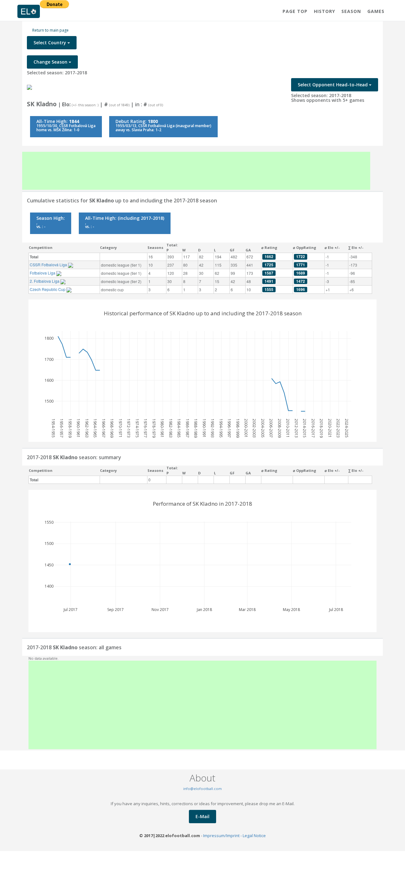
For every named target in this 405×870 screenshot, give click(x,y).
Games (375, 11)
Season (351, 11)
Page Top (295, 11)
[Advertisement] (196, 171)
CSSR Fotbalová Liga (49, 264)
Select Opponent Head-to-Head (333, 85)
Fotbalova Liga (43, 272)
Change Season (51, 62)
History (324, 11)
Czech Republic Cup (48, 289)
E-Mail (202, 816)
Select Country (50, 43)
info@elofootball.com (202, 788)
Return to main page (50, 30)
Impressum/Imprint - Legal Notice (234, 835)
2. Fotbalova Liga (45, 281)
